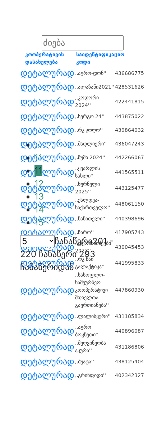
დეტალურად (47, 73)
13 (39, 196)
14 (39, 209)
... (38, 144)
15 (39, 222)
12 (39, 183)
